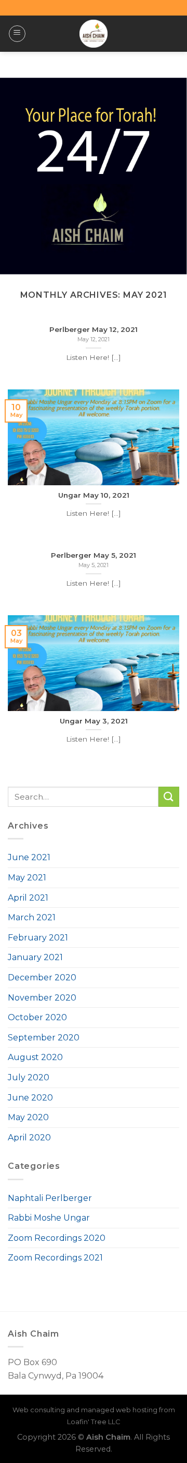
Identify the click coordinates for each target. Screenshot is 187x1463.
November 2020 (42, 998)
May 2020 (28, 1117)
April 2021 (28, 898)
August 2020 (35, 1057)
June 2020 (30, 1098)
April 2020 (29, 1137)
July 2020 (28, 1077)
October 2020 (37, 1017)
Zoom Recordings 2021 (55, 1258)
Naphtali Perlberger (50, 1198)
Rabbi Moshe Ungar (49, 1218)
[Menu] (17, 33)
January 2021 (35, 957)
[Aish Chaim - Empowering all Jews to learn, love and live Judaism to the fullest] (93, 34)
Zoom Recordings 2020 (56, 1238)
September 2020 (43, 1037)
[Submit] (168, 797)
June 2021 (29, 857)
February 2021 (38, 938)
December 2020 (42, 977)
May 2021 (27, 877)
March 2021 (32, 917)
